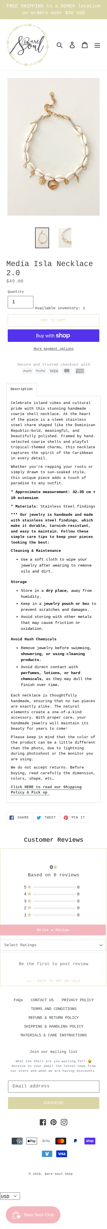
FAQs (18, 1000)
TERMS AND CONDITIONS (53, 1009)
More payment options (54, 349)
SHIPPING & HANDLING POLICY (53, 1026)
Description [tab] (22, 389)
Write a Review (53, 930)
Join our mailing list (54, 1052)
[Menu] (97, 45)
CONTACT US (42, 1000)
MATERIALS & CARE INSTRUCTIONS (54, 1035)
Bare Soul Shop (59, 1174)
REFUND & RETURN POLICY (54, 1017)
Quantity (16, 292)
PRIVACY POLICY (78, 1000)
